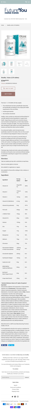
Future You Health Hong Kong (11, 401)
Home (2, 25)
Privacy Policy (15, 389)
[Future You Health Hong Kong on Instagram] (18, 396)
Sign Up (27, 377)
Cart (28, 2)
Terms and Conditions (15, 387)
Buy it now (8, 94)
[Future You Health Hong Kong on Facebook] (15, 396)
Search (15, 385)
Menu (4, 2)
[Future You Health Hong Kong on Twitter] (12, 396)
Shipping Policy (15, 391)
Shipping (3, 83)
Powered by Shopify (24, 401)
